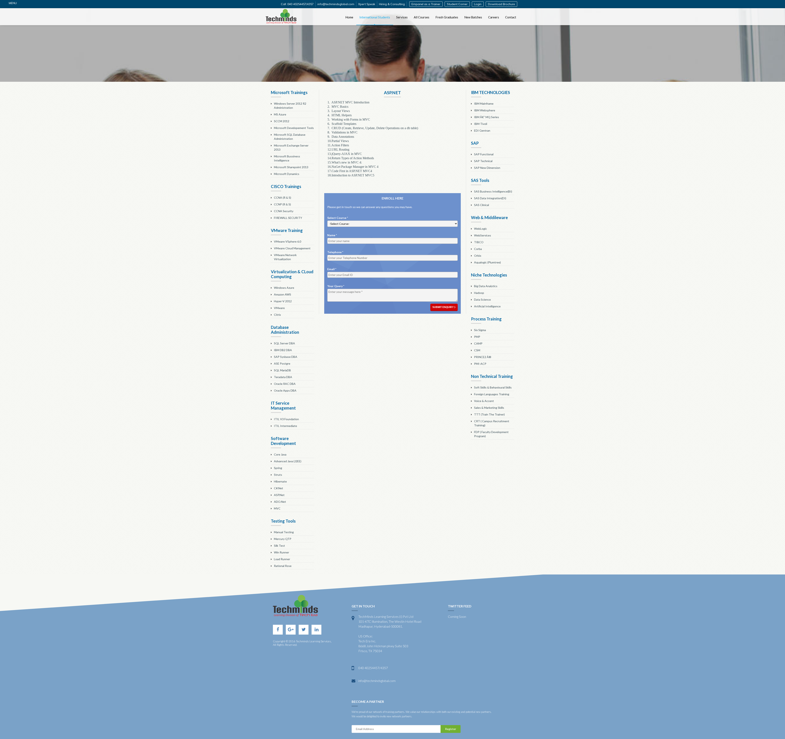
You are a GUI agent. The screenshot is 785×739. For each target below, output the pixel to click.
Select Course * (337, 217)
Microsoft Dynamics (286, 174)
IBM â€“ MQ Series (486, 117)
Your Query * (335, 286)
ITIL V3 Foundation (286, 419)
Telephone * (335, 252)
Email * (331, 269)
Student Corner (457, 4)
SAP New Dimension (487, 167)
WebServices (482, 235)
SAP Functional (483, 154)
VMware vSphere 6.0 (287, 241)
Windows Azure (284, 287)
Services (402, 17)
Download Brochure (501, 4)
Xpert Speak (366, 4)
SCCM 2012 (281, 121)
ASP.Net (279, 495)
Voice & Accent (484, 401)
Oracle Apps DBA (285, 390)
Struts (278, 474)
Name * (332, 235)
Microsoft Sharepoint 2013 (291, 167)
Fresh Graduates (446, 17)
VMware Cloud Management (292, 248)
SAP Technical (483, 161)
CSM (477, 350)
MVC (277, 508)
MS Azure (280, 114)
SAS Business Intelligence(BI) (493, 191)
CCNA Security (283, 211)
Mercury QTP (282, 539)
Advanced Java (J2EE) (287, 461)
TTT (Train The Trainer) (489, 414)
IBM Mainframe (483, 103)
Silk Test (279, 545)
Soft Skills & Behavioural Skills (493, 387)
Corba (478, 249)
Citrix (277, 314)
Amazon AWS (282, 294)
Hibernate (280, 481)
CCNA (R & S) (282, 197)
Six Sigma (480, 330)
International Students (374, 17)
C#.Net (278, 488)
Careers (493, 17)
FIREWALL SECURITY (288, 217)
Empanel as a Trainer (426, 4)
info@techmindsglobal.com (335, 4)
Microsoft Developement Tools (294, 128)
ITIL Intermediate (285, 426)
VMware (279, 308)
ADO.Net (280, 501)
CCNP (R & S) (282, 204)
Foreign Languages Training (491, 394)
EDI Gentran (482, 130)
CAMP (478, 343)
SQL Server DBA (284, 343)
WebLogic (480, 228)
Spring (278, 468)
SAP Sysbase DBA (285, 356)
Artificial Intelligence (487, 306)
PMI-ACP (480, 363)
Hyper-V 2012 (283, 301)
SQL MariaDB (282, 370)
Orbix (477, 255)
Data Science (482, 299)
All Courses (421, 17)
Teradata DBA (283, 377)
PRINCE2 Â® (482, 357)
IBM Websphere (484, 110)
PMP (477, 336)
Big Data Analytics (485, 286)
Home (349, 17)
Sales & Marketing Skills (489, 407)
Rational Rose (283, 566)
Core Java (280, 454)
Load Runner (282, 559)
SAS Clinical (481, 205)
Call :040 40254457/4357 (297, 4)
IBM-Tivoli (480, 123)
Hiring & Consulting (392, 4)
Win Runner (281, 552)
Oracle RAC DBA (285, 383)
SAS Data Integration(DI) (490, 198)
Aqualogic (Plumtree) (487, 262)
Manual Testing (284, 532)
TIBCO (478, 242)
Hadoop (479, 292)
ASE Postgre (282, 363)
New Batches (473, 17)
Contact (510, 17)
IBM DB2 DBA (283, 350)
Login (477, 4)
